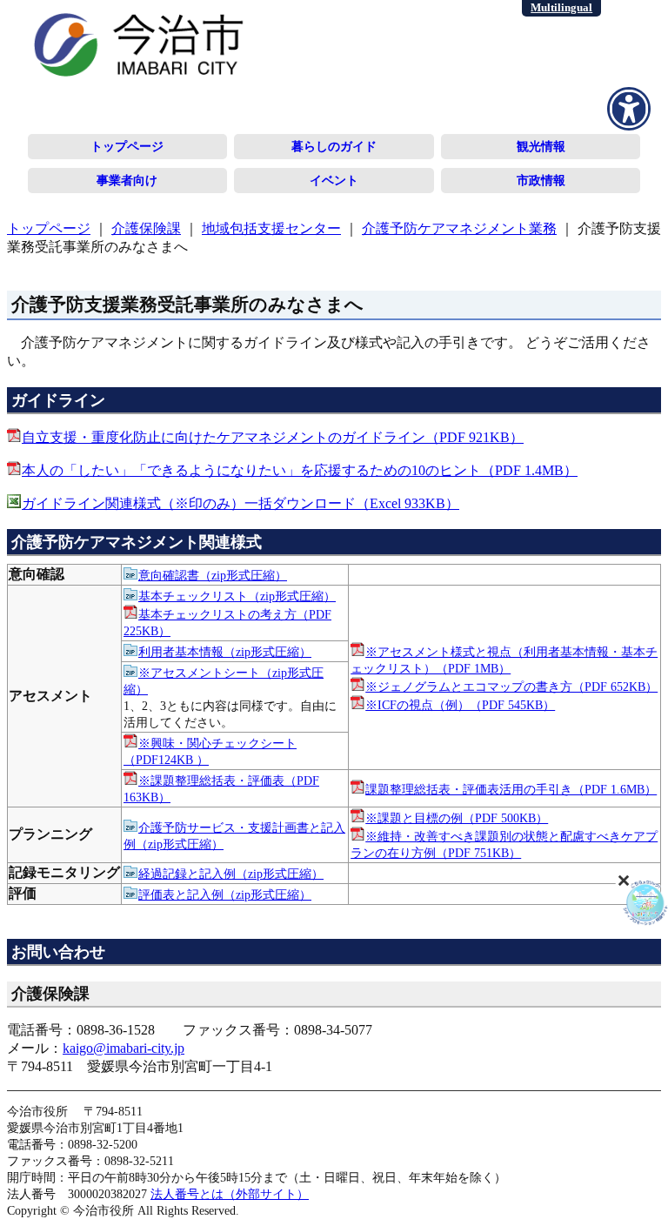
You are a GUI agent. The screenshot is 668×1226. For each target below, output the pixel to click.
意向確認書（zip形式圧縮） (212, 575)
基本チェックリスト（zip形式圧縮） (237, 596)
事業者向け (127, 180)
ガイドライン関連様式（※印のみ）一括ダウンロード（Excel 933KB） (240, 503)
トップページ (127, 146)
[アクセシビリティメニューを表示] (629, 109)
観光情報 (541, 146)
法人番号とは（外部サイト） (229, 1194)
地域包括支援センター (271, 228)
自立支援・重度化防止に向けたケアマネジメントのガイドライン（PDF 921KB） (273, 437)
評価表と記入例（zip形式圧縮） (224, 894)
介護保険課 (146, 228)
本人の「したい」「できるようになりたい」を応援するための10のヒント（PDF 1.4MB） (300, 470)
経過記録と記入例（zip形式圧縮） (231, 874)
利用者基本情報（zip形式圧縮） (224, 652)
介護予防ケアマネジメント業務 (459, 228)
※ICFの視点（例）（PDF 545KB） (460, 705)
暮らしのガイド (334, 146)
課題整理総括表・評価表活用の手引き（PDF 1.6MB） (511, 789)
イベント (334, 180)
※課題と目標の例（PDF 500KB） (456, 818)
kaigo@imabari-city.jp (123, 1048)
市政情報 (541, 180)
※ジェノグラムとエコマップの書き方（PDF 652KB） (511, 686)
